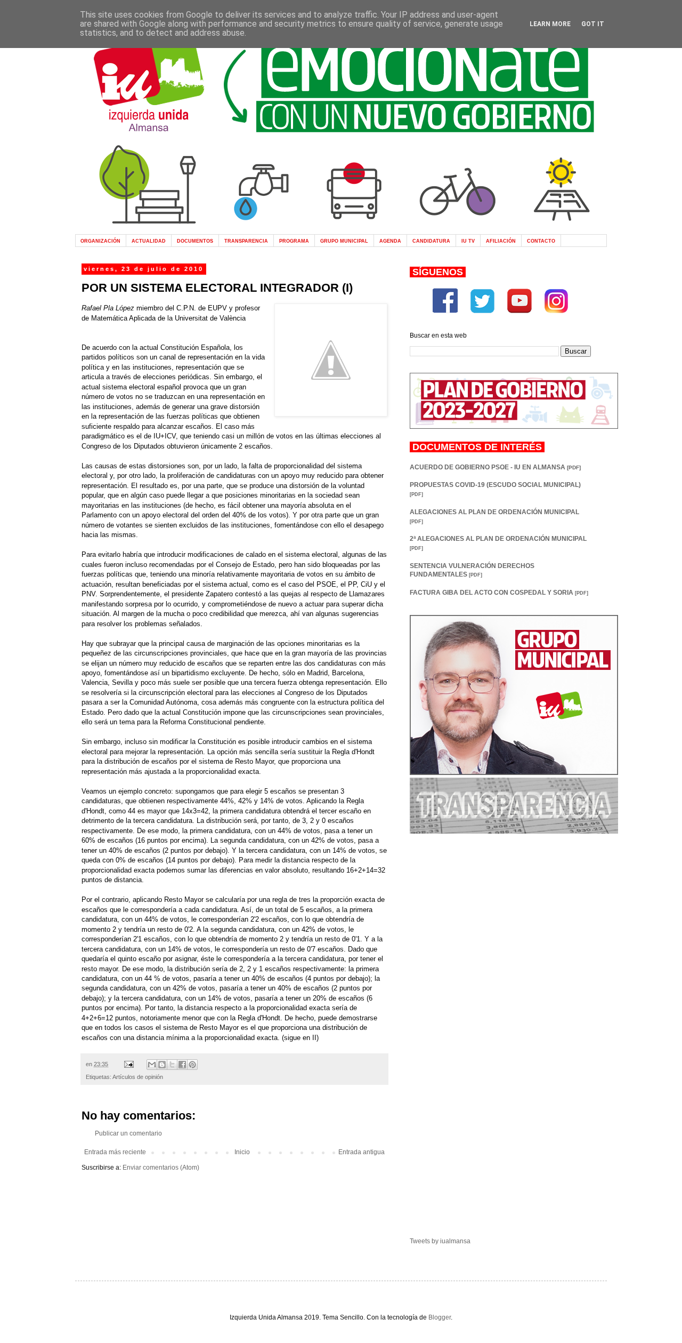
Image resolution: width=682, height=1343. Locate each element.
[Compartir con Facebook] (182, 1064)
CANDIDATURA (431, 241)
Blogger (439, 1317)
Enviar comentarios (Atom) (161, 1167)
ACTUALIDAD (149, 241)
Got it (592, 24)
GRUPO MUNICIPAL (344, 241)
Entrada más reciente (115, 1152)
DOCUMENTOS (195, 241)
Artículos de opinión (137, 1077)
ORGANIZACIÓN (100, 241)
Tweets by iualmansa (440, 1241)
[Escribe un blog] (162, 1064)
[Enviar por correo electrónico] (152, 1064)
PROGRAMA (294, 241)
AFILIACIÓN (501, 241)
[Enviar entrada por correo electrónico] (128, 1064)
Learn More (550, 24)
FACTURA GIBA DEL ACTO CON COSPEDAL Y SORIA (499, 592)
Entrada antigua (361, 1152)
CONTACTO (541, 241)
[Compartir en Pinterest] (192, 1064)
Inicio (242, 1152)
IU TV (468, 241)
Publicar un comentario (128, 1133)
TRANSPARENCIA (246, 241)
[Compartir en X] (172, 1064)
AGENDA (390, 241)
